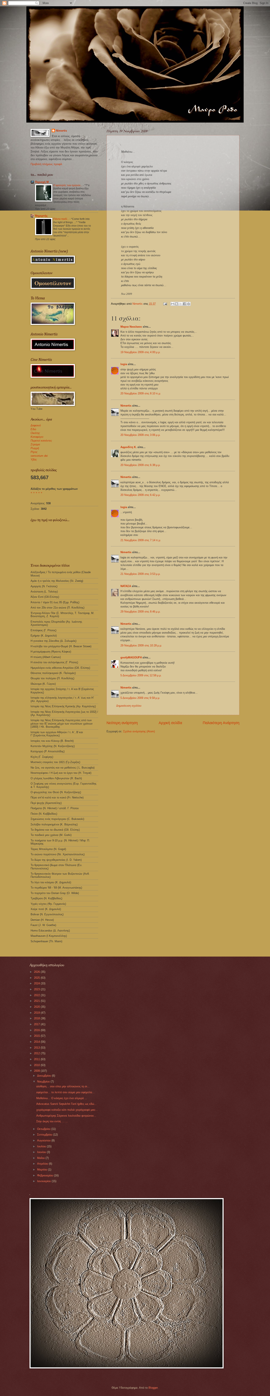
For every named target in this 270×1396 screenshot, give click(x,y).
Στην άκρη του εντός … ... (52, 1121)
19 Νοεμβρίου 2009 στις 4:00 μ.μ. (140, 352)
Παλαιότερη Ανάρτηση (221, 723)
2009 (37, 1070)
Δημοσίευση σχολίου (128, 705)
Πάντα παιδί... (61, 219)
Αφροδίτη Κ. (128, 447)
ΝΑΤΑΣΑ (125, 586)
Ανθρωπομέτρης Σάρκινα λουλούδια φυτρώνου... (66, 1115)
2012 (37, 1053)
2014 (37, 1041)
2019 (37, 1012)
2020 (37, 1006)
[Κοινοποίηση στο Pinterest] (188, 304)
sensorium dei (39, 455)
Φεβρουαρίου (45, 1175)
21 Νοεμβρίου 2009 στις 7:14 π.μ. (140, 540)
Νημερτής (41, 215)
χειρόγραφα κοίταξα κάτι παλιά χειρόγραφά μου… (67, 1109)
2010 (37, 1065)
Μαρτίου (42, 1169)
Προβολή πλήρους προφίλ (46, 164)
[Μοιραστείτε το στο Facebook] (184, 304)
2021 (37, 1000)
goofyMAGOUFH (131, 657)
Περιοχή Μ (42, 182)
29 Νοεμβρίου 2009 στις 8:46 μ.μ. (140, 611)
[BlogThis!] (176, 304)
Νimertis (125, 405)
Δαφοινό (36, 425)
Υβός (34, 459)
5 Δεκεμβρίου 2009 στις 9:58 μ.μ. (140, 697)
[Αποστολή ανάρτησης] (165, 303)
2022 (37, 995)
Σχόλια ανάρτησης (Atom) (139, 731)
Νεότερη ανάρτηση (122, 723)
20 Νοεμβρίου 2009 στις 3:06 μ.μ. (140, 434)
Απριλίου (43, 1163)
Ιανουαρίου (44, 1181)
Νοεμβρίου (44, 1081)
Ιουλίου (42, 1146)
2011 (37, 1059)
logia (123, 364)
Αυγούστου (44, 1140)
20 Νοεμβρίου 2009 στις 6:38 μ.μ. (140, 465)
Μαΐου (41, 1158)
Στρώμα (35, 444)
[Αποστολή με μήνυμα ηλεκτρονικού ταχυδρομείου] (172, 304)
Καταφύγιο (37, 436)
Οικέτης (35, 433)
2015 (37, 1035)
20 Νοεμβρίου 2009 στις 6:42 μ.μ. (140, 494)
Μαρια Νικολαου (131, 326)
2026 (37, 971)
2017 (37, 1024)
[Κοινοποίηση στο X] (180, 304)
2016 (37, 1030)
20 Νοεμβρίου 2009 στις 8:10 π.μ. (140, 393)
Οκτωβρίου (44, 1128)
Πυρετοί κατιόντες (41, 440)
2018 (37, 1018)
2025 (37, 977)
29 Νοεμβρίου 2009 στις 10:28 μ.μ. (141, 645)
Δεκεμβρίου (44, 1075)
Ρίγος (34, 452)
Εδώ (33, 429)
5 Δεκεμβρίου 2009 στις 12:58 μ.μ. (141, 675)
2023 (37, 989)
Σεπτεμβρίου (45, 1134)
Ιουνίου (42, 1152)
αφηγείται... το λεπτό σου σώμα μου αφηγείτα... (65, 1092)
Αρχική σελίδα (170, 723)
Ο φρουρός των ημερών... (68, 185)
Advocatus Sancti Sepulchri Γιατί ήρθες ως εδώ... (66, 1103)
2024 (37, 983)
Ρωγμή (35, 448)
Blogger (153, 1387)
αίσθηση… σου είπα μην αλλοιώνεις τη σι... (63, 1086)
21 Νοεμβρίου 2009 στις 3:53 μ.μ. (140, 573)
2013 (37, 1047)
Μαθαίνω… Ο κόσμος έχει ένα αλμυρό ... (61, 1098)
